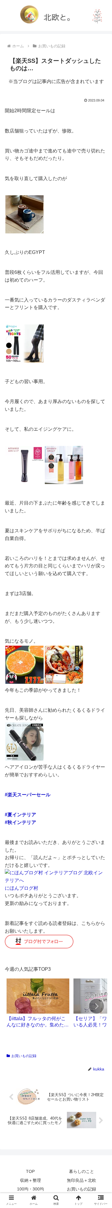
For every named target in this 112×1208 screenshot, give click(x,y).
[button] (96, 1006)
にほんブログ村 (21, 888)
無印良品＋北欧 (81, 1180)
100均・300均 (30, 1189)
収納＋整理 (30, 1180)
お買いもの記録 (23, 1056)
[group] (38, 1005)
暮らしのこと (81, 1171)
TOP (30, 1171)
